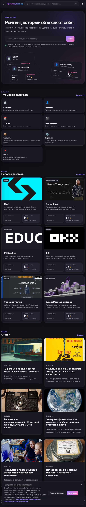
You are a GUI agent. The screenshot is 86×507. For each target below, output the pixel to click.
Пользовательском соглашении (16, 501)
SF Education (9, 253)
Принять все (72, 493)
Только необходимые (57, 493)
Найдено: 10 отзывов (32, 79)
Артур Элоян (52, 204)
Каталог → (80, 95)
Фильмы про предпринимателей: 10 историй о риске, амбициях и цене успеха (21, 423)
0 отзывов (56, 75)
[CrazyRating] (15, 3)
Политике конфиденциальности (28, 499)
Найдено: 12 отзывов (30, 220)
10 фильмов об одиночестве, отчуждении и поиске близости (21, 370)
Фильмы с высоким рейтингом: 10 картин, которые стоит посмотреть (63, 371)
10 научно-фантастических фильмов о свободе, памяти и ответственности (63, 422)
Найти (70, 39)
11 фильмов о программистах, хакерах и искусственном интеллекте (20, 473)
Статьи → (81, 335)
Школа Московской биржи (59, 302)
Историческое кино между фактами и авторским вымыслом (61, 473)
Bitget (6, 204)
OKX (48, 253)
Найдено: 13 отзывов (73, 77)
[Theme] (82, 4)
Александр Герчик (12, 302)
